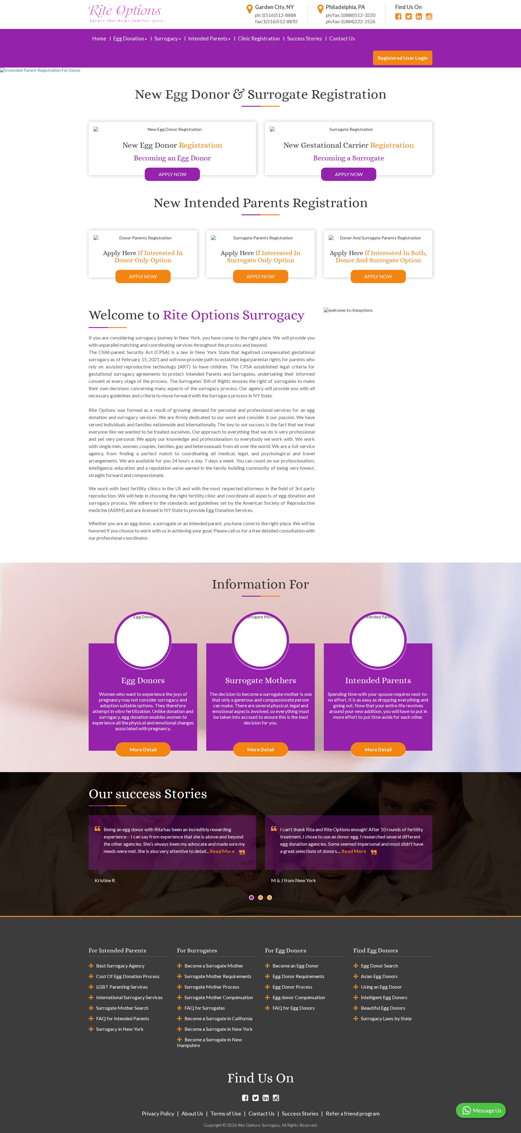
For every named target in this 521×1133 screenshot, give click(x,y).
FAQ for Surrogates (205, 1008)
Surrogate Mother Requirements (218, 976)
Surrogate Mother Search (122, 1008)
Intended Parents (208, 38)
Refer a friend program (353, 1113)
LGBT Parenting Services (122, 986)
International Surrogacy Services (129, 997)
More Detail (143, 749)
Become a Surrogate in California (218, 1018)
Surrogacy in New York (120, 1029)
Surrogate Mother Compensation (219, 997)
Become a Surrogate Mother (214, 965)
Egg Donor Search (379, 965)
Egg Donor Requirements (298, 976)
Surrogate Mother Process (212, 986)
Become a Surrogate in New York (219, 1029)
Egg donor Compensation (299, 997)
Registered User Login (403, 58)
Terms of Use (225, 1113)
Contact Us (342, 38)
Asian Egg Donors (379, 976)
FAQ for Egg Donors (294, 1008)
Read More (222, 851)
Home (99, 38)
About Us (192, 1113)
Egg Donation (128, 38)
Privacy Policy (158, 1113)
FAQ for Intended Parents (122, 1018)
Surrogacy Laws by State (386, 1018)
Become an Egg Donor (296, 965)
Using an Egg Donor (381, 986)
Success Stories (304, 38)
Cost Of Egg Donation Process (127, 976)
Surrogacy (166, 38)
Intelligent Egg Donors (384, 997)
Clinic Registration (259, 38)
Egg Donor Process (292, 986)
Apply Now (172, 174)
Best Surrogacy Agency (120, 965)
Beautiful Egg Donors (383, 1008)
